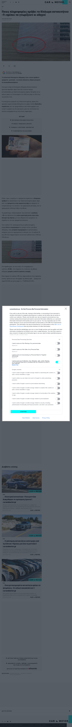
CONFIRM (23, 411)
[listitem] (36, 339)
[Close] (66, 309)
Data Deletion (26, 418)
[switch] (57, 343)
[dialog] (36, 363)
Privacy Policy (46, 418)
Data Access (36, 418)
